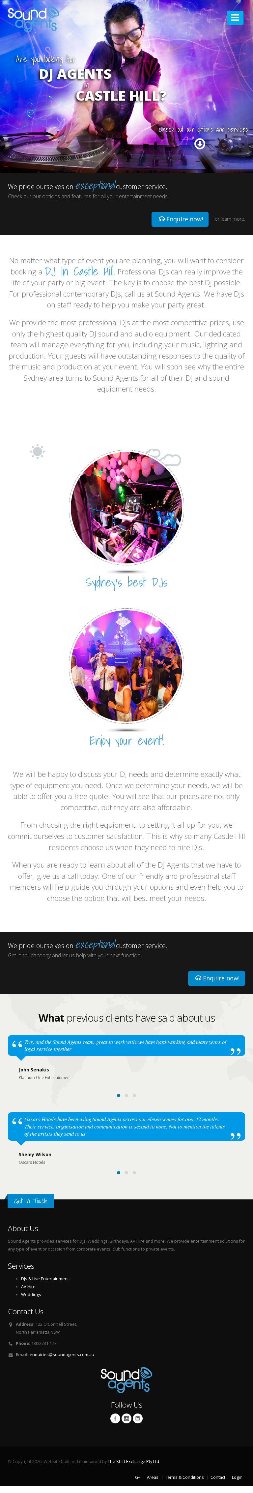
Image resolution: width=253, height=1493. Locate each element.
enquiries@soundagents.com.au (62, 1354)
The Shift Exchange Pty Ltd (133, 1461)
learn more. (233, 219)
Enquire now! (184, 219)
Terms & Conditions (184, 1477)
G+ (137, 1477)
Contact (218, 1477)
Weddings (31, 1294)
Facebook (115, 1418)
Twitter (126, 1418)
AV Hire (28, 1286)
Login (237, 1477)
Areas (152, 1477)
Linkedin (138, 1418)
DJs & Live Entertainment (45, 1279)
